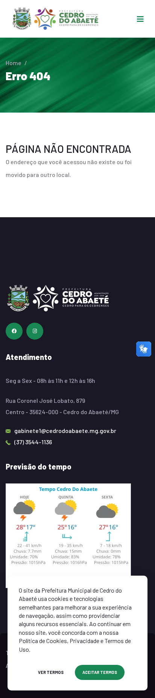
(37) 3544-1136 (33, 441)
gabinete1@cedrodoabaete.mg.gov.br (65, 430)
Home (13, 62)
